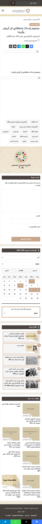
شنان (13, 136)
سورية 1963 (23, 136)
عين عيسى (34, 141)
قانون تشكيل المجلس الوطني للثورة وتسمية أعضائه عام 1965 (14, 336)
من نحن (27, 515)
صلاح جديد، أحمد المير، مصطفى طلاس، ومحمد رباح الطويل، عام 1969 (15, 371)
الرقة (12, 127)
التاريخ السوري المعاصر (30, 41)
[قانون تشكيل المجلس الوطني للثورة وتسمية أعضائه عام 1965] (32, 337)
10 (20, 285)
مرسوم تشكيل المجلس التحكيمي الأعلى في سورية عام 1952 (32, 421)
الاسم (38, 216)
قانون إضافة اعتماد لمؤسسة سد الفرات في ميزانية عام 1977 (12, 445)
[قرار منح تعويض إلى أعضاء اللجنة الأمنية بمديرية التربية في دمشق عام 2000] (11, 481)
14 (37, 290)
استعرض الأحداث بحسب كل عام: (21, 309)
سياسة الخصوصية (17, 515)
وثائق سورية (27, 19)
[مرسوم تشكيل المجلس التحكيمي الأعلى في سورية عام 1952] (31, 410)
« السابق (35, 271)
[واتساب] (23, 46)
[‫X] (27, 46)
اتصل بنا (8, 515)
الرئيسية (35, 19)
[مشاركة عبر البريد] (14, 46)
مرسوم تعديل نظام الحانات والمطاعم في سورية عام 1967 (31, 468)
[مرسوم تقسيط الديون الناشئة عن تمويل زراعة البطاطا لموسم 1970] (31, 434)
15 (31, 290)
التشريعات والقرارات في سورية (28, 127)
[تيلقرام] (19, 46)
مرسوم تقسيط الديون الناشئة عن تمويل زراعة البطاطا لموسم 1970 (32, 445)
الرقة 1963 (34, 132)
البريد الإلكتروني (34, 227)
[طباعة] (10, 46)
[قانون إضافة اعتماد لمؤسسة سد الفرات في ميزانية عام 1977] (11, 434)
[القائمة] (3, 11)
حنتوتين (5, 132)
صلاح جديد (20, 345)
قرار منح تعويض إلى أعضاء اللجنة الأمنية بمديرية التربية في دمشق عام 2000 (11, 493)
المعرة (24, 132)
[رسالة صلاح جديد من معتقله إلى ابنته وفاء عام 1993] (32, 360)
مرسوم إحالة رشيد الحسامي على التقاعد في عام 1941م (11, 454)
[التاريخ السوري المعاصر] (21, 11)
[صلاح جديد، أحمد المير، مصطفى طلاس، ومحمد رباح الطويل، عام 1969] (32, 372)
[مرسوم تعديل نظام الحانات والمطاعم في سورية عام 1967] (31, 458)
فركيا (24, 141)
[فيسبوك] (31, 46)
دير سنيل (34, 136)
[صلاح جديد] (32, 348)
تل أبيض (15, 132)
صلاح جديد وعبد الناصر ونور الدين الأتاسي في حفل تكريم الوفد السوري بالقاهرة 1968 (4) (14, 383)
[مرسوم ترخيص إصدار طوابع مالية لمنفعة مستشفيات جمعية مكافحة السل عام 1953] (31, 481)
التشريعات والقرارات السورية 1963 (16, 122)
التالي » (6, 271)
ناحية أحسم (13, 141)
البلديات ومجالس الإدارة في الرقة (11, 405)
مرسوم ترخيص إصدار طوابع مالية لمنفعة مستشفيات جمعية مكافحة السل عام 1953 (31, 493)
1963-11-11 (35, 122)
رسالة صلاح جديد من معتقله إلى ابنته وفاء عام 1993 (14, 358)
